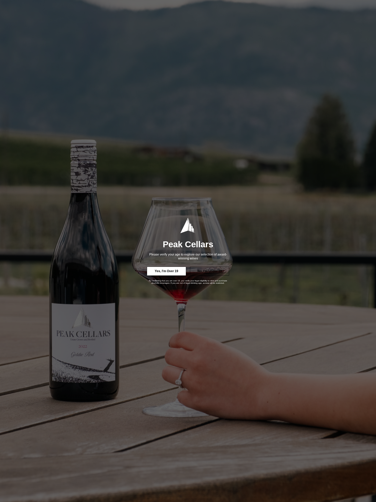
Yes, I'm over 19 (166, 271)
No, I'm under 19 (209, 271)
